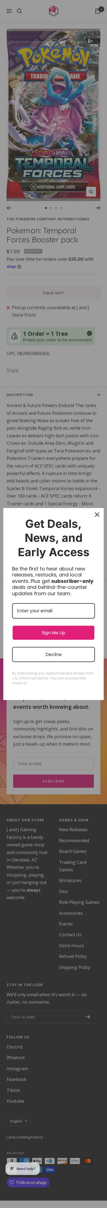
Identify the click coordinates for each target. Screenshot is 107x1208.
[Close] (97, 514)
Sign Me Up (53, 633)
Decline (54, 654)
